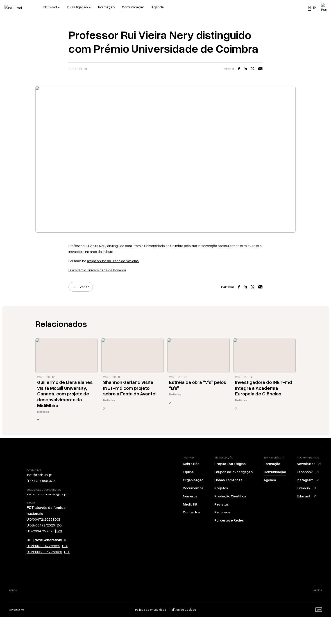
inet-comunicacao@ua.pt (47, 494)
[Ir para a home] (24, 7)
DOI (57, 519)
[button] (51, 8)
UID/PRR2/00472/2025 (44, 551)
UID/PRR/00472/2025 (43, 546)
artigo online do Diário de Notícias (113, 261)
